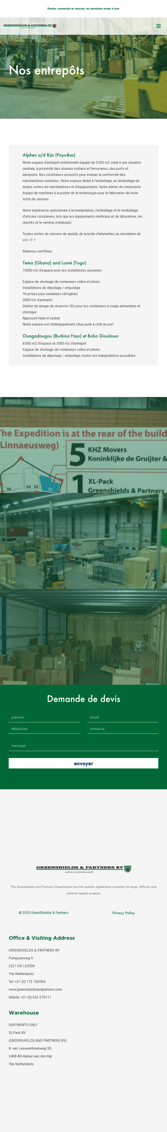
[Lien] (29, 26)
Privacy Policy (123, 912)
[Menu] (159, 26)
